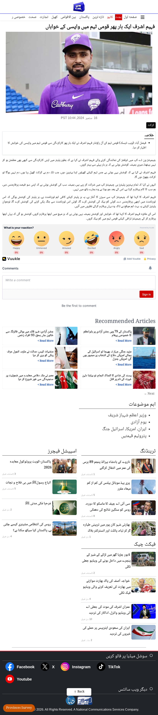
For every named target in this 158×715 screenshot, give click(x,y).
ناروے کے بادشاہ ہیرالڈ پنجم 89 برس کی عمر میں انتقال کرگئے (107, 465)
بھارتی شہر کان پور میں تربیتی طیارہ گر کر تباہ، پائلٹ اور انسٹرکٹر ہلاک (107, 528)
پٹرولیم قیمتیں (133, 436)
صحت (32, 17)
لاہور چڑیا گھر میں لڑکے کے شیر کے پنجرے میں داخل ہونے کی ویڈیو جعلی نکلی (106, 561)
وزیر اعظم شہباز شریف (127, 415)
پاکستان (84, 17)
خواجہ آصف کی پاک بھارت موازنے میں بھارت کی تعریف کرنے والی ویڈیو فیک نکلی (107, 587)
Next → (149, 394)
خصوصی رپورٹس (14, 17)
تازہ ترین (98, 17)
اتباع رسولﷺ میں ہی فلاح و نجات (28, 483)
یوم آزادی (138, 422)
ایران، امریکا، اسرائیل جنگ (124, 429)
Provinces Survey (19, 708)
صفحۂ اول (130, 17)
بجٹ (118, 17)
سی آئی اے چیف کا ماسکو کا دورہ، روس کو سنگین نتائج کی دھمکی (108, 507)
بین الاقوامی (68, 17)
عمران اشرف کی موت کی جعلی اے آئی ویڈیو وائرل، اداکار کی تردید (108, 610)
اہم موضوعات (142, 405)
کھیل (54, 17)
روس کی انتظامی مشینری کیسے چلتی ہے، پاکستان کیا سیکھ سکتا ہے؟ (27, 527)
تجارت (44, 17)
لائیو (110, 17)
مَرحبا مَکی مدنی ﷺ (38, 503)
